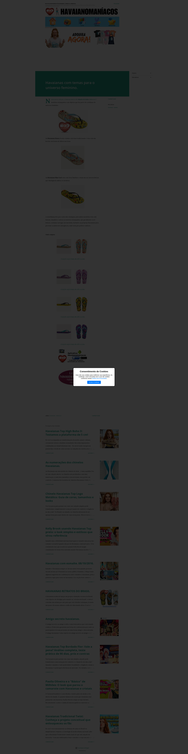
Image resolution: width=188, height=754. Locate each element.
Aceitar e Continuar (94, 382)
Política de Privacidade (99, 378)
